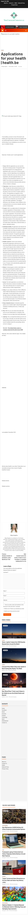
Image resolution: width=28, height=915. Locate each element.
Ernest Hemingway (13, 645)
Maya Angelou (5, 66)
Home (3, 708)
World (3, 712)
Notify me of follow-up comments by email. (14, 608)
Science (2, 50)
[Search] (26, 30)
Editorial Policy (21, 3)
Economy (4, 713)
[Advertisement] (14, 85)
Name (5, 591)
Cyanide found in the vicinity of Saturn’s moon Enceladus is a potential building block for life (20, 557)
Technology (4, 717)
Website (5, 600)
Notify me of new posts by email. (12, 611)
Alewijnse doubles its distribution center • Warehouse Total (7, 556)
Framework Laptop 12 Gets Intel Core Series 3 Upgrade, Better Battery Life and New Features (13, 854)
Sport (3, 719)
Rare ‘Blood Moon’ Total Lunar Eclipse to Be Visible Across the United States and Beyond (13, 693)
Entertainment (5, 720)
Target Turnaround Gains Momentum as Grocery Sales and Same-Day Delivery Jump (13, 880)
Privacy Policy (14, 4)
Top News (4, 710)
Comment (5, 572)
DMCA (15, 3)
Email (5, 595)
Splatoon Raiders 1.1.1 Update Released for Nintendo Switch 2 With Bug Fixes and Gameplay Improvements (14, 907)
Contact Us (11, 3)
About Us (6, 3)
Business (4, 876)
